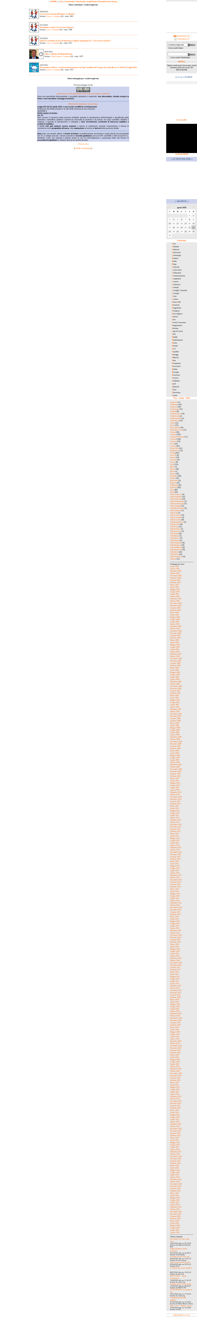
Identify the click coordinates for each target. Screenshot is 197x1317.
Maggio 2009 (175, 755)
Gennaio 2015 (175, 912)
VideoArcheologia (176, 503)
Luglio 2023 (174, 1147)
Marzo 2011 (174, 806)
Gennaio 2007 (175, 691)
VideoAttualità (175, 506)
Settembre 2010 (175, 792)
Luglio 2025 (174, 1202)
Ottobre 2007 (175, 712)
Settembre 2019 (175, 1041)
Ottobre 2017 (175, 988)
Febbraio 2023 (175, 1135)
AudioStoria (174, 421)
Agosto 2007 (175, 707)
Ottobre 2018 (175, 1016)
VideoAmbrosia (176, 499)
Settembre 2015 (175, 930)
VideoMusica (175, 538)
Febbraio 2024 (175, 1163)
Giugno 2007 (175, 702)
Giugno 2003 (175, 592)
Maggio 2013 (175, 866)
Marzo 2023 (174, 1138)
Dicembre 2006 (175, 688)
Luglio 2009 (174, 760)
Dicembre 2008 (175, 744)
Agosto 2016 (175, 956)
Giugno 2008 (175, 730)
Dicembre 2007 (175, 716)
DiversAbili (174, 448)
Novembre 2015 (176, 935)
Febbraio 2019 (175, 1025)
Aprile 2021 (174, 1085)
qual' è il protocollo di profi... (180, 1262)
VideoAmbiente (175, 497)
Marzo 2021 (174, 1082)
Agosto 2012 (175, 845)
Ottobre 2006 (175, 684)
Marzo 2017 (174, 972)
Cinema (173, 432)
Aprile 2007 (174, 698)
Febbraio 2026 (175, 1218)
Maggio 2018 (175, 1004)
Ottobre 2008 (175, 739)
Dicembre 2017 (175, 993)
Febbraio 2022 (175, 1108)
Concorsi (173, 441)
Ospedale (173, 476)
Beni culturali (175, 427)
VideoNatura (174, 540)
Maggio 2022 (175, 1115)
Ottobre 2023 (175, 1154)
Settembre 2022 (175, 1124)
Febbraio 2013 (175, 859)
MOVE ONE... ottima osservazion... (178, 1277)
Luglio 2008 (174, 732)
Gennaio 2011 (175, 801)
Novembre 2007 (176, 714)
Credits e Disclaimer (83, 148)
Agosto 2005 (175, 652)
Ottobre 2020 (175, 1071)
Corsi (48, 30)
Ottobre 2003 (175, 601)
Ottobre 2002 (175, 573)
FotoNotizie (69, 1)
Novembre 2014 (176, 907)
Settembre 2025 (175, 1207)
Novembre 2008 (176, 741)
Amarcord (173, 402)
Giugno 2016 (175, 951)
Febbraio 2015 (175, 914)
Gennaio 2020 (175, 1050)
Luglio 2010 (174, 788)
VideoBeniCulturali (177, 508)
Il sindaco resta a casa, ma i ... (181, 1257)
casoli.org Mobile (181, 154)
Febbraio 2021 (175, 1080)
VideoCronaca (56, 56)
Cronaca (173, 446)
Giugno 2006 (175, 675)
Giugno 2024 (175, 1172)
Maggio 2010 (175, 783)
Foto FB (173, 455)
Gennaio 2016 (175, 940)
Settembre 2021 (175, 1096)
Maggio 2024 (175, 1170)
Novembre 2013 (176, 880)
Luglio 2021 (174, 1092)
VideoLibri (174, 533)
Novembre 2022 (176, 1129)
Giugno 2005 (175, 647)
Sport (172, 490)
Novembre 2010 (176, 797)
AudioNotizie (92, 1)
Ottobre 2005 (175, 656)
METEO (181, 62)
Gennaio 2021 (175, 1078)
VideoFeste (174, 527)
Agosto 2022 (175, 1122)
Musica (172, 474)
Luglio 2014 (174, 898)
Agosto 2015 (175, 928)
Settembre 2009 (175, 765)
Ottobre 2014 (175, 905)
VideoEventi (174, 524)
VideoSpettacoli (175, 550)
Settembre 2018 (175, 1013)
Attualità (173, 411)
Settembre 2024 (175, 1179)
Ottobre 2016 (175, 960)
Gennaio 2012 (175, 829)
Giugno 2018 (175, 1006)
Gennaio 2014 (175, 884)
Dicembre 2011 (175, 827)
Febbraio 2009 (175, 748)
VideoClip (173, 513)
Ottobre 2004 (175, 629)
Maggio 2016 (175, 949)
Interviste (173, 460)
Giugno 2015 (175, 923)
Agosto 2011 (175, 818)
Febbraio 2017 (175, 970)
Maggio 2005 (175, 645)
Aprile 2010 (174, 781)
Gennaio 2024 (175, 1161)
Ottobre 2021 (175, 1099)
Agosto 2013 (175, 873)
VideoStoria (174, 554)
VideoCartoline (175, 510)
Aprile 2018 (174, 1002)
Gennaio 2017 (175, 967)
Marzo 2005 (174, 640)
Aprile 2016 (174, 947)
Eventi (172, 453)
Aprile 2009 (174, 753)
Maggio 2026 (175, 1225)
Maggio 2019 (175, 1032)
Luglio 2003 (174, 594)
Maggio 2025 (175, 1198)
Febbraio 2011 (175, 804)
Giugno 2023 (175, 1145)
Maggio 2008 (175, 728)
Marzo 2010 (174, 778)
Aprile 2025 (174, 1195)
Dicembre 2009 (175, 771)
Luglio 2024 (174, 1175)
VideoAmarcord (176, 494)
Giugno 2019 (175, 1034)
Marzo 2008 (174, 723)
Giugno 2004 (175, 619)
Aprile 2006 (174, 670)
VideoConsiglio (175, 517)
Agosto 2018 (175, 1011)
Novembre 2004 (176, 631)
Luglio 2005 (174, 649)
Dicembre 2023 (175, 1159)
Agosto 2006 (175, 679)
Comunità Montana (177, 437)
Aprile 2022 (174, 1112)
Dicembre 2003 (175, 606)
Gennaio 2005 (175, 635)
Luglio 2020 (174, 1064)
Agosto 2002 (175, 569)
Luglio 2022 (174, 1119)
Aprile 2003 (174, 587)
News (62, 1)
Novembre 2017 (176, 990)
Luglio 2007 (174, 705)
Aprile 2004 (174, 615)
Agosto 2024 (175, 1177)
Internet (173, 457)
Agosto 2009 (175, 762)
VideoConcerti (175, 515)
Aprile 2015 (174, 919)
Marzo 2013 (174, 861)
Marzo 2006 (174, 668)
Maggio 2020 (175, 1059)
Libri (172, 464)
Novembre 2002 (176, 576)
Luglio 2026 (174, 1230)
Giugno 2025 (175, 1200)
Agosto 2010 (175, 790)
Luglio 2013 (174, 870)
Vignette (173, 559)
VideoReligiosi (175, 545)
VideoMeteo (174, 536)
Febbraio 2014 (175, 887)
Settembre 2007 (175, 709)
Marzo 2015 (174, 917)
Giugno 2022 (175, 1117)
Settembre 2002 (175, 571)
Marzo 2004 (174, 612)
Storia (172, 492)
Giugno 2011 (175, 813)
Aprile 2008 (174, 725)
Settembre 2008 (175, 737)
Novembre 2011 (176, 824)
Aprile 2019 (174, 1029)
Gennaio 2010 (175, 774)
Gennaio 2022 (175, 1106)
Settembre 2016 (175, 958)
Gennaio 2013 (175, 857)
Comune (173, 434)
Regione (173, 483)
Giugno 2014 (175, 896)
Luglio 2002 (174, 566)
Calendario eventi (176, 430)
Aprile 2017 (174, 974)
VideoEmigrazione (176, 522)
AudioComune (175, 414)
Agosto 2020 (175, 1066)
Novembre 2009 (176, 769)
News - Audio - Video (181, 398)
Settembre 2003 (175, 599)
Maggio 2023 (175, 1142)
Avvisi (172, 425)
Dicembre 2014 (175, 910)
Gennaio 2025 (175, 1188)
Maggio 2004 (175, 617)
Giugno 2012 (175, 841)
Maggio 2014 (175, 894)
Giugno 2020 (175, 1062)
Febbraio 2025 (175, 1191)
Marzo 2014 (174, 889)
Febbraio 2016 (175, 942)
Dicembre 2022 (175, 1131)
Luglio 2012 (174, 843)
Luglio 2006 (174, 677)
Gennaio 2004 (175, 608)
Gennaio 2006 (175, 663)
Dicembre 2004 (175, 633)
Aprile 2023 (174, 1140)
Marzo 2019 (174, 1027)
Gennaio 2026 (175, 1216)
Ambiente (173, 404)
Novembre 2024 (176, 1184)
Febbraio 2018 (175, 997)
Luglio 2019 (174, 1036)
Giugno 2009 (175, 758)
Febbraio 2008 (175, 721)
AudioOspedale (175, 418)
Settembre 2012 (175, 847)
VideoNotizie (80, 1)
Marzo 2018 (174, 1000)
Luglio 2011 (174, 815)
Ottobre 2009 (175, 767)
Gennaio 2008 (175, 718)
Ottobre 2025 (175, 1209)
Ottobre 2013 (175, 877)
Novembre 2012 (176, 852)
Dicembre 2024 (175, 1186)
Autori (114, 1)
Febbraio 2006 (175, 665)
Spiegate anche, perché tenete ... (181, 1284)
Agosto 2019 (175, 1039)
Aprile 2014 (174, 891)
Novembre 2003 (176, 603)
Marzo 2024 (174, 1165)
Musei (172, 471)
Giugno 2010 (175, 785)
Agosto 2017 (175, 983)
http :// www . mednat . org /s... (181, 1306)
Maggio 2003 (175, 589)
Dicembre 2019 (175, 1048)
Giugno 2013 (175, 868)
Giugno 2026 (175, 1228)
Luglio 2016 (174, 953)
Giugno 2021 (175, 1089)
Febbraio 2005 (175, 638)
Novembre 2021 (176, 1101)
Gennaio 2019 (175, 1023)
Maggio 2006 (175, 672)
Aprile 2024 (174, 1168)
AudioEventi (174, 416)
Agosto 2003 (175, 596)
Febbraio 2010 (175, 776)
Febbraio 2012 (175, 831)
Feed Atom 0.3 (183, 39)
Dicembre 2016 (175, 965)
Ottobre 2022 (175, 1126)
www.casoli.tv (181, 120)
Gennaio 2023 (175, 1133)
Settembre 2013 (175, 875)
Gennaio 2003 (175, 580)
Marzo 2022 (174, 1110)
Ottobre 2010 (175, 794)
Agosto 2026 (175, 1232)
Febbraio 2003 (175, 582)
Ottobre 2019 (175, 1043)
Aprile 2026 (174, 1223)
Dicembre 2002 (175, 578)
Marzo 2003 (174, 585)
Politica (172, 478)
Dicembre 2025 (175, 1214)
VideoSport (174, 552)
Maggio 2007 (175, 700)
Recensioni (174, 480)
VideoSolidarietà (176, 547)
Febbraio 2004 (175, 610)
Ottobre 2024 (175, 1182)
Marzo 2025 (174, 1193)
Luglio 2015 (174, 926)
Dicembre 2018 (175, 1020)
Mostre (172, 469)
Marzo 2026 (174, 1221)
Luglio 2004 (174, 622)
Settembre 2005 (175, 654)
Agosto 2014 (175, 900)
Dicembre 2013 (175, 882)
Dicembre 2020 (175, 1076)
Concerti (173, 439)
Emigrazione (174, 450)
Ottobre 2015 (175, 933)
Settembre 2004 (175, 626)
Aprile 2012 (174, 836)
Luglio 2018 (174, 1009)
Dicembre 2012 (175, 854)
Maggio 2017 (175, 976)
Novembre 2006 (176, 686)
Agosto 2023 (175, 1149)
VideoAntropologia (177, 501)
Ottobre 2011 (175, 822)
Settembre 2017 (175, 986)
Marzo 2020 (174, 1055)
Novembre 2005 (176, 659)
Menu (172, 467)
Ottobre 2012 (175, 850)
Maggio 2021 (175, 1087)
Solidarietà (174, 485)
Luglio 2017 (174, 981)
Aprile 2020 (174, 1057)
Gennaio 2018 (175, 995)
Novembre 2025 (176, 1212)
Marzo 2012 (174, 834)
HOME (54, 1)
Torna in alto (83, 144)
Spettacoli (173, 487)
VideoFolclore (175, 529)
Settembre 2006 (175, 682)
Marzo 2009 (174, 751)
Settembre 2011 (175, 820)
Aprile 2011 (174, 808)
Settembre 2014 (175, 903)
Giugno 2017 (175, 979)
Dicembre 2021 (175, 1103)
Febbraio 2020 (175, 1053)
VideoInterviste (175, 531)
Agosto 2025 (175, 1205)
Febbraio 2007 (175, 693)
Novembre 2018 (176, 1018)
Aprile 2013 (174, 864)
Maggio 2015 (175, 921)
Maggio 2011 (175, 811)
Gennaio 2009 (175, 746)
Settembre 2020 (175, 1069)
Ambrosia (173, 407)
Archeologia (174, 409)
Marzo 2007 (174, 695)
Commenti (57, 16)
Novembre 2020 (176, 1073)
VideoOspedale (175, 543)
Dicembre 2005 (175, 661)
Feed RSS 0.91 (183, 36)
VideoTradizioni (176, 556)
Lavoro (49, 16)
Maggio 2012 (175, 838)
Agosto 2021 (175, 1094)
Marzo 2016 (174, 944)
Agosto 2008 (175, 735)
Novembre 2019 (176, 1046)
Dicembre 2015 (175, 937)
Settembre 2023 (175, 1152)
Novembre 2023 (176, 1156)
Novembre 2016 (176, 963)
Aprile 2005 (174, 642)
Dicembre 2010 (175, 799)
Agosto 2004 (175, 624)
